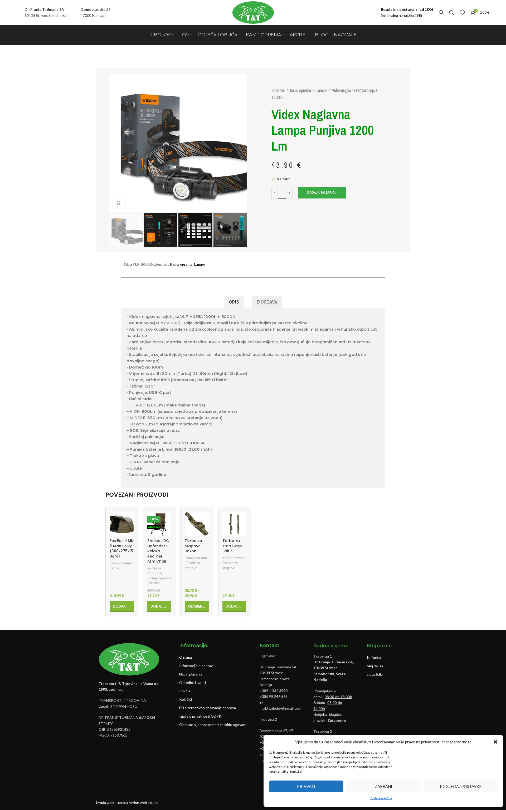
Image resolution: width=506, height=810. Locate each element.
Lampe (321, 90)
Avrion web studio (143, 802)
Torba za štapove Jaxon (193, 546)
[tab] (234, 302)
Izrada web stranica (112, 802)
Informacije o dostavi (196, 665)
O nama (185, 657)
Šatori (114, 568)
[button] (495, 741)
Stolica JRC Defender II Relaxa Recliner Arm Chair (158, 551)
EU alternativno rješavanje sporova (207, 707)
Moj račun (375, 666)
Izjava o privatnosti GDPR (200, 716)
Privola (184, 691)
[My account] (441, 12)
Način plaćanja (190, 674)
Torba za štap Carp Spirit (232, 546)
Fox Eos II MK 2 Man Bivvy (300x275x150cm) (121, 548)
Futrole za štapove (192, 565)
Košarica (374, 657)
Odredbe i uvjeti (192, 682)
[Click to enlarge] (118, 202)
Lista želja (375, 674)
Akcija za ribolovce (154, 570)
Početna (278, 90)
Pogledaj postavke (460, 786)
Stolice (154, 583)
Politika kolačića (381, 798)
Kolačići (185, 699)
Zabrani (383, 786)
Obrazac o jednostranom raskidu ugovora (212, 724)
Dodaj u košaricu (322, 192)
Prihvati (306, 786)
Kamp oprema (301, 90)
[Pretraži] (451, 12)
